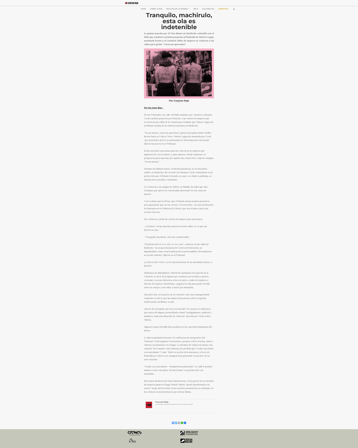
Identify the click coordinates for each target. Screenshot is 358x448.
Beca (196, 9)
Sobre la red (156, 9)
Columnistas (208, 9)
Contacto (223, 9)
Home (143, 9)
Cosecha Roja (161, 402)
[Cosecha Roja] (149, 406)
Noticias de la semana (177, 9)
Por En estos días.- (153, 107)
